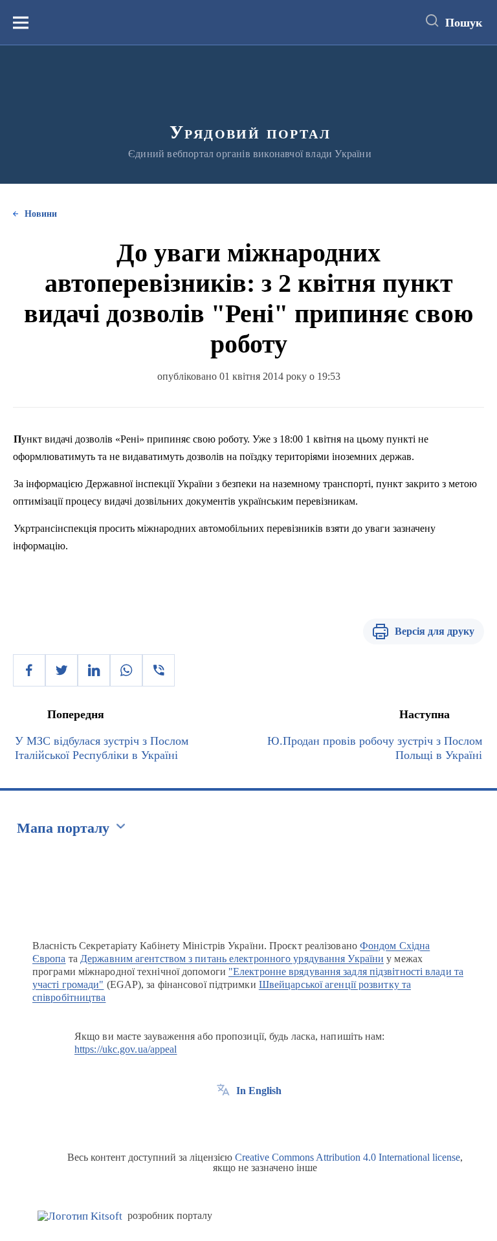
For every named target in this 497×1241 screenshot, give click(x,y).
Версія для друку (434, 631)
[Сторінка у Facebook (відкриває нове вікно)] (223, 1120)
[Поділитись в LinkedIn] (93, 670)
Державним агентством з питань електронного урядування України (232, 958)
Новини (41, 214)
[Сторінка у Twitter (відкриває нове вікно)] (247, 1120)
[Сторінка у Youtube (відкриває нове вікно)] (271, 1120)
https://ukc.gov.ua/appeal (125, 1049)
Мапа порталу (63, 828)
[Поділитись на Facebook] (29, 670)
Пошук (463, 22)
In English (259, 1090)
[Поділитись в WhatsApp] (126, 670)
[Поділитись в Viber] (158, 670)
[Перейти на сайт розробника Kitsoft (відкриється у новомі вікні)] (79, 1216)
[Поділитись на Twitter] (61, 670)
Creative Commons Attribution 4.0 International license (347, 1157)
